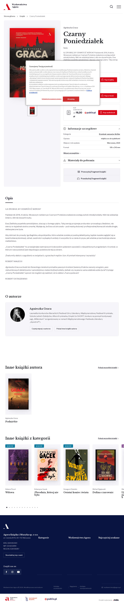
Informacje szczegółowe (82, 128)
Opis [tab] (9, 198)
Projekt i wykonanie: (105, 600)
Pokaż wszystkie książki (107, 367)
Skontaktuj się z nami (14, 555)
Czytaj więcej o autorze (41, 329)
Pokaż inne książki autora (67, 329)
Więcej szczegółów (71, 153)
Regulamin (73, 586)
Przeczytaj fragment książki (93, 172)
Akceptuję (71, 99)
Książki (22, 16)
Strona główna (9, 16)
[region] (63, 82)
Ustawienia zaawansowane (52, 99)
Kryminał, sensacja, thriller (109, 134)
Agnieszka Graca (70, 27)
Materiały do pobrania (81, 160)
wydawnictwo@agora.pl (112, 587)
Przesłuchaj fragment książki (93, 178)
